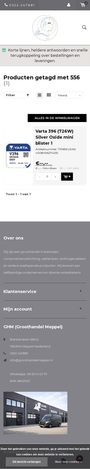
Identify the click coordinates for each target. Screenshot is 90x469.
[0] (82, 5)
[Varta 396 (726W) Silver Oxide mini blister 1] (18, 155)
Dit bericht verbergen (27, 461)
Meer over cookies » (68, 461)
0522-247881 (19, 353)
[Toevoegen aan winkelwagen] (67, 177)
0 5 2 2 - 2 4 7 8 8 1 (21, 5)
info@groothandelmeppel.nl (31, 360)
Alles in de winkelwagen (57, 118)
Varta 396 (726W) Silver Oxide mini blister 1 (54, 137)
